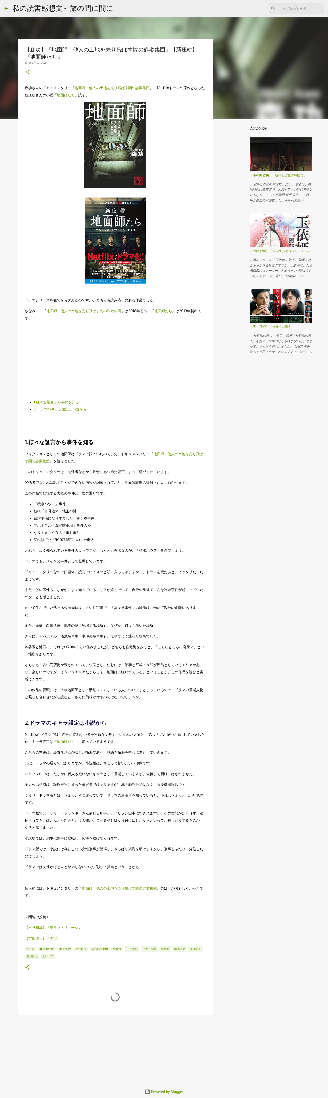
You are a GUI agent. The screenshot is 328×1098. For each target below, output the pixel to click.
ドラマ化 (132, 948)
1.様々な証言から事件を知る (56, 402)
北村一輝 (47, 956)
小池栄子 (195, 948)
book (30, 949)
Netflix (81, 949)
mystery (65, 949)
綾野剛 (165, 948)
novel (117, 949)
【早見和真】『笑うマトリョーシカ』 (55, 927)
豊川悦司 (32, 956)
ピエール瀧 (149, 948)
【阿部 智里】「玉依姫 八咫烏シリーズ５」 (280, 251)
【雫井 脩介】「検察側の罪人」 (272, 326)
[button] (27, 72)
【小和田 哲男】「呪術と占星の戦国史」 (278, 175)
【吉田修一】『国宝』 (42, 938)
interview (46, 949)
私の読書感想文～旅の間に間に (62, 8)
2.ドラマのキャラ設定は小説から (60, 409)
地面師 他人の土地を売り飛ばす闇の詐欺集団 (112, 88)
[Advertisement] (115, 356)
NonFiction (99, 949)
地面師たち (66, 95)
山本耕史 (179, 948)
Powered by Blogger (166, 1092)
